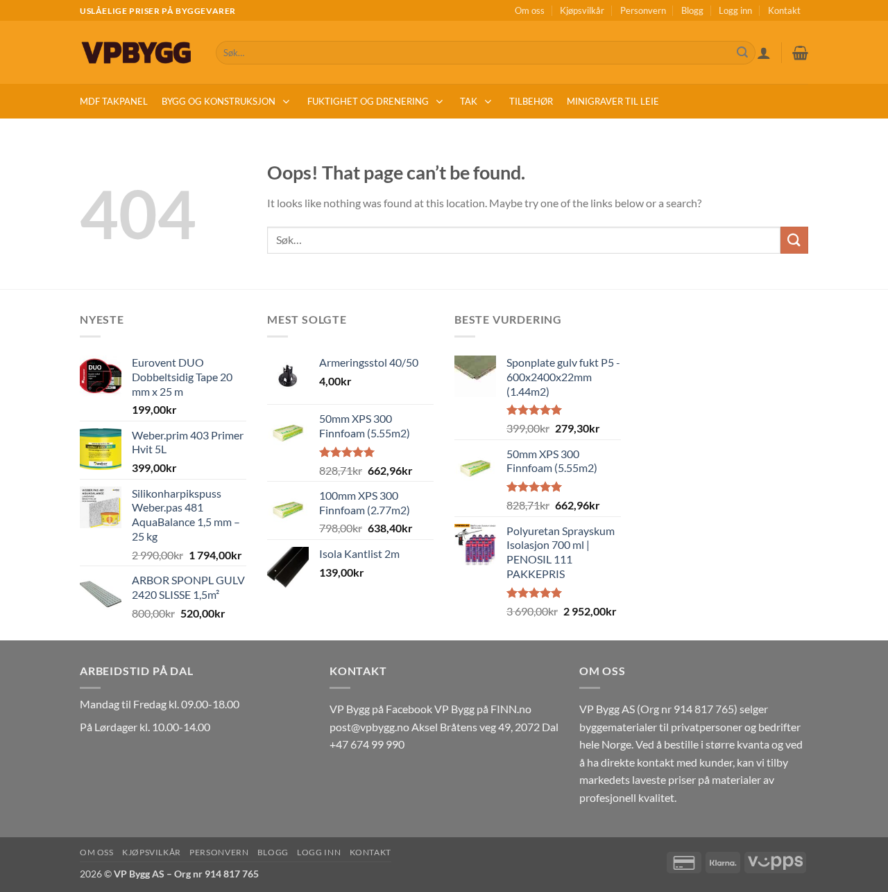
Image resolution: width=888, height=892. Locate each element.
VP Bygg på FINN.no (482, 708)
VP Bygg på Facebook (381, 708)
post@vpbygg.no (369, 726)
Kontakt (784, 10)
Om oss (530, 10)
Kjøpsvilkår (582, 10)
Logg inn (735, 10)
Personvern (643, 10)
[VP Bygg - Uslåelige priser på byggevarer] (137, 52)
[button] (764, 52)
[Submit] (742, 52)
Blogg (692, 10)
